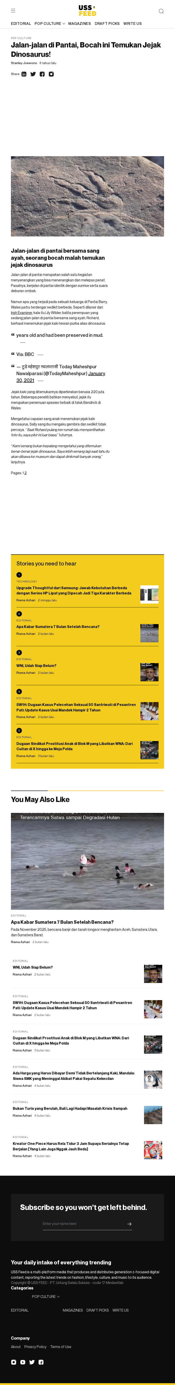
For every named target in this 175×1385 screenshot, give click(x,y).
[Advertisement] (87, 122)
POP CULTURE (48, 23)
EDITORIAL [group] (21, 23)
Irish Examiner (21, 312)
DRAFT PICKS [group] (107, 23)
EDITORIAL (19, 1310)
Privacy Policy (35, 1346)
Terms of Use (60, 1346)
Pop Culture (21, 38)
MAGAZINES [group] (79, 23)
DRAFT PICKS (98, 1310)
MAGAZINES (73, 1310)
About (16, 1346)
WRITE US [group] (133, 23)
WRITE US (121, 1310)
